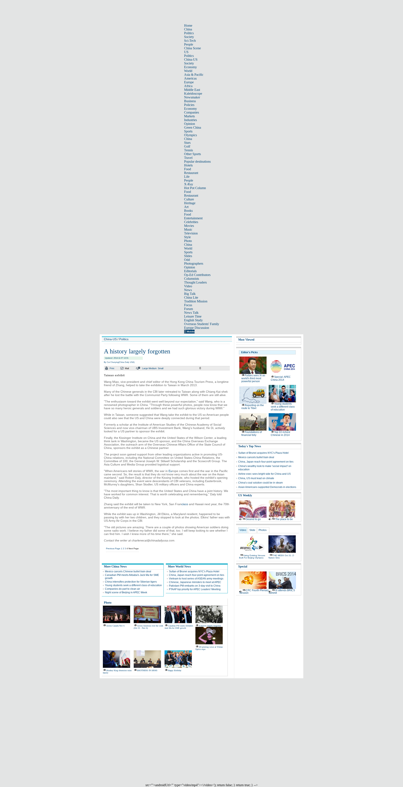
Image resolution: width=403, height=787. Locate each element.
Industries (190, 120)
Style (187, 237)
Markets (189, 116)
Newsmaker (192, 97)
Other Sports (192, 154)
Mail (127, 368)
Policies (189, 105)
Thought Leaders (195, 282)
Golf (187, 146)
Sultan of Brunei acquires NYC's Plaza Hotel (194, 571)
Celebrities (191, 222)
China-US (191, 59)
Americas (190, 78)
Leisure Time (193, 316)
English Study (193, 320)
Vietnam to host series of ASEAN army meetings (196, 578)
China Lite (191, 297)
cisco (184, 504)
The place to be (284, 519)
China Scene (192, 48)
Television (191, 233)
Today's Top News (249, 446)
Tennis (188, 150)
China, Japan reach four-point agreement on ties (196, 575)
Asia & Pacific (193, 74)
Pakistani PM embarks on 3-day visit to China (194, 585)
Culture (189, 199)
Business (190, 101)
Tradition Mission (195, 301)
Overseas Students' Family (201, 324)
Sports (188, 131)
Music (188, 229)
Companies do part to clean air (122, 588)
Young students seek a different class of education (133, 585)
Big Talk (190, 293)
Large (145, 368)
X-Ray (188, 184)
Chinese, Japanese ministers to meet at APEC (195, 582)
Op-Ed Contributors (197, 275)
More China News (115, 566)
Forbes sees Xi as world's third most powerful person (253, 378)
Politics (189, 33)
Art (186, 207)
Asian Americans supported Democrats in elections (267, 487)
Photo (188, 241)
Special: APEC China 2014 (281, 378)
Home (188, 25)
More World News (179, 566)
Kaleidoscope (193, 93)
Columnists (191, 278)
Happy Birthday (174, 670)
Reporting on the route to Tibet (252, 407)
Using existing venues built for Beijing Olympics (252, 556)
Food (187, 169)
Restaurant (191, 173)
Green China (192, 127)
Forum (188, 309)
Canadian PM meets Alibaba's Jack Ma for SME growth (179, 627)
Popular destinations (197, 161)
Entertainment (193, 218)
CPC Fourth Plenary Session (254, 591)
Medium (153, 368)
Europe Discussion (196, 327)
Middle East (192, 90)
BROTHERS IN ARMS (147, 670)
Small (160, 368)
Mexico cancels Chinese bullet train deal (128, 571)
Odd (187, 259)
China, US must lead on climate (256, 478)
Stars (187, 142)
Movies (189, 225)
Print (112, 368)
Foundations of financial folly (251, 434)
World (188, 71)
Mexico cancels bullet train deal (256, 457)
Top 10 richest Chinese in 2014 (280, 434)
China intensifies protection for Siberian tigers (131, 581)
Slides (188, 256)
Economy (190, 67)
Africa (188, 86)
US (186, 52)
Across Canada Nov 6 (115, 626)
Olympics (190, 135)
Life (187, 176)
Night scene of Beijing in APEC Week (126, 592)
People (188, 44)
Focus (188, 305)
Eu (170, 471)
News (188, 290)
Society (189, 37)
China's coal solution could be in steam (260, 482)
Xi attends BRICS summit (282, 591)
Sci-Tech (190, 40)
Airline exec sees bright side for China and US (264, 473)
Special (242, 566)
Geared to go (253, 519)
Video (188, 286)
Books (188, 210)
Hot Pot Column (195, 188)
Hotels (188, 165)
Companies (191, 112)
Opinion (189, 124)
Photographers (193, 263)
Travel (188, 157)
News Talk (191, 312)
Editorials (190, 271)
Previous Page (113, 548)
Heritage (189, 203)
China (188, 29)
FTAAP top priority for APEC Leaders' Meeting (195, 589)
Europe (189, 82)
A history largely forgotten (210, 626)
